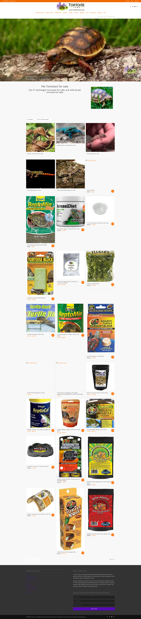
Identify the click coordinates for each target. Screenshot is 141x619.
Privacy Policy (29, 592)
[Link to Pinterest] (137, 6)
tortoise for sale (31, 78)
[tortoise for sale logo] (70, 6)
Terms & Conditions (30, 589)
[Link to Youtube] (135, 6)
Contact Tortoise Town (31, 579)
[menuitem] (40, 12)
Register (136, 1)
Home (27, 574)
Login (132, 1)
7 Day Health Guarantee (31, 577)
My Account (28, 584)
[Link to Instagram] (133, 6)
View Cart (127, 1)
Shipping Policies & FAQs (31, 587)
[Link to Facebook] (130, 6)
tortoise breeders (44, 78)
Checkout (28, 582)
